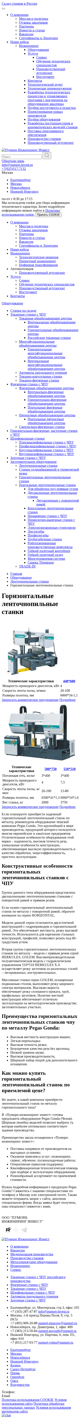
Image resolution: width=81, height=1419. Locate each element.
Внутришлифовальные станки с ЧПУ (46, 454)
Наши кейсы (19, 42)
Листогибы (36, 531)
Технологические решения (38, 257)
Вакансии (26, 34)
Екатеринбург (20, 180)
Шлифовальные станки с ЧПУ (32, 1292)
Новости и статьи (32, 30)
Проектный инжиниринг (37, 261)
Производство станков (44, 139)
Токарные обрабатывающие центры (45, 318)
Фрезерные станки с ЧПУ (29, 384)
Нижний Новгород (24, 191)
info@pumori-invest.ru (17, 165)
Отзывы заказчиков (33, 22)
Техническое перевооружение (50, 88)
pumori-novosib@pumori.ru (57, 1331)
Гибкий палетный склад (45, 555)
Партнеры (26, 26)
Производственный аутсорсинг (50, 71)
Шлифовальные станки (27, 438)
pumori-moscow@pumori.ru (57, 1323)
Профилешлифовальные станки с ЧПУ (47, 446)
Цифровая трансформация (38, 265)
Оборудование (38, 49)
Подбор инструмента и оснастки (52, 108)
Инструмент (45, 77)
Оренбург (17, 1377)
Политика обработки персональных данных (33, 1405)
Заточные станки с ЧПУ (28, 458)
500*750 (50, 769)
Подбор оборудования (44, 119)
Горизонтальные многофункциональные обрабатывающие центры (46, 353)
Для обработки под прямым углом (53, 489)
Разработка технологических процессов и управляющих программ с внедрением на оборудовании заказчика (49, 98)
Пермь (15, 1373)
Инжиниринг (29, 46)
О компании (19, 15)
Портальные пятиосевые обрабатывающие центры (46, 421)
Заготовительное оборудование (33, 462)
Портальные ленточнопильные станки (47, 485)
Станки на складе (23, 310)
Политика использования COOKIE (28, 1400)
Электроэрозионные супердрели (52, 527)
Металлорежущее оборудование (33, 1262)
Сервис (41, 57)
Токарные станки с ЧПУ (28, 314)
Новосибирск (20, 187)
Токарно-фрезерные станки (39, 380)
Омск (14, 1381)
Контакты (35, 80)
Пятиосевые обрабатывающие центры (47, 415)
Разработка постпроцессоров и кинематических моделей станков (53, 125)
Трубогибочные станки (45, 539)
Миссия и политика (33, 18)
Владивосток (20, 1384)
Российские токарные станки (49, 338)
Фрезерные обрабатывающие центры (46, 388)
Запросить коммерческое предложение (30, 700)
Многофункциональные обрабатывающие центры (38, 343)
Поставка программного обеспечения (46, 133)
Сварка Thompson (41, 562)
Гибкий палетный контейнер (49, 551)
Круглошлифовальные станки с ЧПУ (46, 450)
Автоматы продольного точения (43, 372)
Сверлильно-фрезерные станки (42, 427)
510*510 (70, 769)
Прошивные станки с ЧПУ (47, 516)
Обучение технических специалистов (53, 63)
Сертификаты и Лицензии (38, 38)
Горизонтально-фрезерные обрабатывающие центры (47, 401)
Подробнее (67, 700)
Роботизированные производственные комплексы (50, 545)
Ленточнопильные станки (38, 465)
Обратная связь (13, 161)
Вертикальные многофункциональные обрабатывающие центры (46, 365)
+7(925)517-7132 (14, 169)
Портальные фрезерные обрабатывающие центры (46, 409)
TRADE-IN (27, 566)
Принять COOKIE (48, 214)
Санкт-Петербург (23, 1369)
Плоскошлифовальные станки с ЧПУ (46, 442)
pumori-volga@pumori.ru (55, 1342)
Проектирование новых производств (45, 113)
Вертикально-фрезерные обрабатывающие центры (46, 394)
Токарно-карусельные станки (40, 376)
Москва (16, 184)
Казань (15, 1365)
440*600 (69, 681)
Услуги (33, 53)
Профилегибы (38, 535)
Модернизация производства (31, 1254)
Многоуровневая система (46, 558)
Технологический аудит (45, 84)
